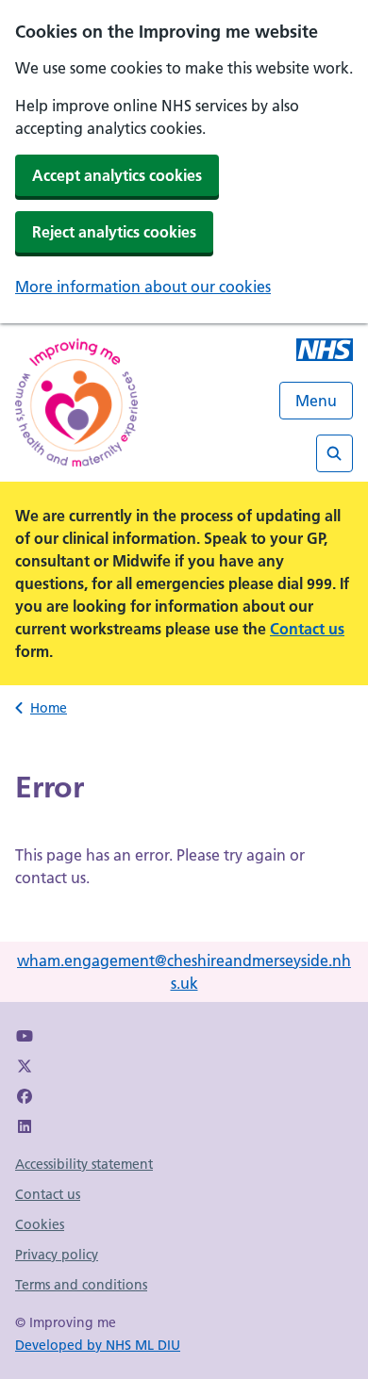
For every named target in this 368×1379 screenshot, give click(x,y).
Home (48, 707)
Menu (316, 400)
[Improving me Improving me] (324, 352)
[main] (184, 836)
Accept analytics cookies (117, 175)
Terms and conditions (81, 1284)
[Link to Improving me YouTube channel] (24, 1035)
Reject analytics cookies (114, 231)
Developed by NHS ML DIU (97, 1345)
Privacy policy (56, 1254)
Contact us (307, 628)
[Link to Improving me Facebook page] (24, 1096)
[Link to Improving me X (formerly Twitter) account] (24, 1066)
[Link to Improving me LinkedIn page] (24, 1126)
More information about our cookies (143, 286)
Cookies (39, 1224)
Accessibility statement (84, 1164)
